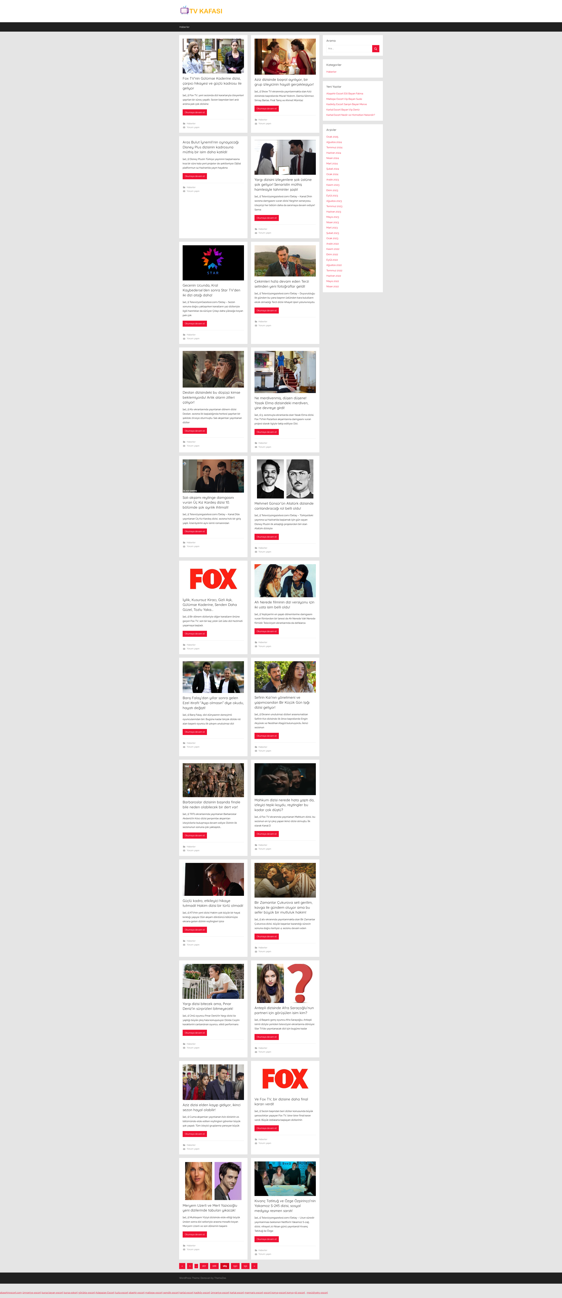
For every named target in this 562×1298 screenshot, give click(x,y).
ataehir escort (137, 1292)
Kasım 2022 (332, 248)
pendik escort (171, 1292)
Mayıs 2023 (332, 216)
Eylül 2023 (332, 195)
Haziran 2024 (333, 152)
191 (245, 1265)
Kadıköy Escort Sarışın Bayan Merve (346, 104)
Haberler (184, 26)
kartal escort (186, 1292)
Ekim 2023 (332, 190)
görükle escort (86, 1292)
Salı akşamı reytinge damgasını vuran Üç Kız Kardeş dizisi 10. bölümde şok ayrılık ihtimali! (208, 502)
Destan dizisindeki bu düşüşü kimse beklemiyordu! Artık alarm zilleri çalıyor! (211, 397)
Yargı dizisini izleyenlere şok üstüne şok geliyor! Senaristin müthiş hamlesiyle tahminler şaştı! (283, 184)
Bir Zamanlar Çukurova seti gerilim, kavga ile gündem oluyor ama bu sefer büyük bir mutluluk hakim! (283, 907)
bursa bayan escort (52, 1292)
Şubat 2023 (332, 233)
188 (214, 1265)
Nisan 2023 (332, 222)
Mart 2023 (332, 227)
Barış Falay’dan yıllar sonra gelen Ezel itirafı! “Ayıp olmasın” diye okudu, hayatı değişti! (213, 703)
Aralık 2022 (332, 243)
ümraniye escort (31, 1292)
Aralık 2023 (332, 179)
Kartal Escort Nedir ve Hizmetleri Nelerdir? (350, 114)
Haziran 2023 (333, 211)
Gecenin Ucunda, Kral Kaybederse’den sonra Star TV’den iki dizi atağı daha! (211, 290)
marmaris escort (254, 1292)
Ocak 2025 (332, 136)
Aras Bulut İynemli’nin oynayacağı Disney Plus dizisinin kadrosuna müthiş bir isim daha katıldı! (211, 147)
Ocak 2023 (332, 238)
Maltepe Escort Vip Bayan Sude (344, 98)
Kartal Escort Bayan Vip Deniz (343, 109)
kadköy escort (202, 1292)
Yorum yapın (193, 127)
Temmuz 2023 (334, 206)
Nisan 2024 (332, 158)
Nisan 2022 (332, 286)
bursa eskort (71, 1292)
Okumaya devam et (195, 112)
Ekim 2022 (332, 254)
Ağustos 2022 (334, 265)
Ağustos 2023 (334, 200)
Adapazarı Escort (104, 1292)
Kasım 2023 (332, 184)
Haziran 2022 (333, 275)
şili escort (299, 1292)
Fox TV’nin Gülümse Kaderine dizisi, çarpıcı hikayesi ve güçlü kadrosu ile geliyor (212, 83)
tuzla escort (121, 1292)
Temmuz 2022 (334, 270)
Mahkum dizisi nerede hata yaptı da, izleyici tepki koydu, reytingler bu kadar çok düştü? (284, 805)
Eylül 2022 (332, 259)
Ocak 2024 (332, 174)
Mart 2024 (332, 163)
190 (235, 1265)
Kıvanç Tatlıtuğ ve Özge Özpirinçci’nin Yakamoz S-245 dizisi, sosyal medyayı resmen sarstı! (285, 1206)
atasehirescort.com (11, 1292)
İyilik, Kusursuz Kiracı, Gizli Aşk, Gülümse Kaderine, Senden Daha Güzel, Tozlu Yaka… (210, 605)
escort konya (271, 1292)
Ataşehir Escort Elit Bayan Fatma (344, 93)
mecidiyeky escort (317, 1292)
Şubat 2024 (332, 168)
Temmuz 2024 (334, 147)
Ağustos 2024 (334, 142)
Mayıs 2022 (332, 281)
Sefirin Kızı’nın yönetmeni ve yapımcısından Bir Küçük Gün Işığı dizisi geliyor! (282, 702)
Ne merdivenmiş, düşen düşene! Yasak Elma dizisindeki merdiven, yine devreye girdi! (281, 403)
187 (204, 1265)
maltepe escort (154, 1292)
